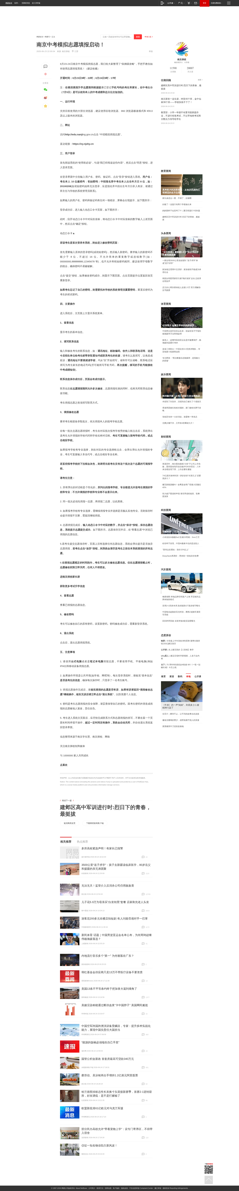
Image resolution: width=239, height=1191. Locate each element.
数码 (180, 676)
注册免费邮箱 (216, 3)
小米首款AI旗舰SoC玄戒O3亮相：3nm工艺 (181, 537)
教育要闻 (166, 171)
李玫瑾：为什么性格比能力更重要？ (177, 682)
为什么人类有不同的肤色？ (174, 695)
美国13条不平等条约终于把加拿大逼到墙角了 (109, 988)
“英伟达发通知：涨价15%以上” (175, 550)
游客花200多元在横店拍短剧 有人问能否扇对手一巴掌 (114, 918)
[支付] (189, 3)
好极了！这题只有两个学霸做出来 (176, 204)
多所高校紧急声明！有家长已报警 (102, 848)
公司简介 (92, 1188)
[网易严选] (181, 3)
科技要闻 (166, 510)
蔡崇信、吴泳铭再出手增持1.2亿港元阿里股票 (109, 1075)
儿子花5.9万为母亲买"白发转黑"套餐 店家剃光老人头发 (115, 902)
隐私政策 (124, 1188)
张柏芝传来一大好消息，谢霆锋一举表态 (179, 417)
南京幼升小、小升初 (181, 62)
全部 (199, 80)
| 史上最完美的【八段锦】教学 (177, 650)
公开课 (197, 676)
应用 (16, 3)
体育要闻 (166, 303)
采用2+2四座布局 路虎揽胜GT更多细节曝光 (181, 606)
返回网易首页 (69, 823)
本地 (188, 676)
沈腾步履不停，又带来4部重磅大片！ (178, 423)
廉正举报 (157, 1188)
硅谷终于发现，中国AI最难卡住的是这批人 (180, 543)
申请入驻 (148, 37)
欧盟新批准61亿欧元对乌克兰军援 (102, 1108)
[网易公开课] (171, 3)
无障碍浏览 (26, 3)
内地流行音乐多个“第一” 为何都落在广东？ (107, 955)
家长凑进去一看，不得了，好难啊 (176, 198)
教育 (163, 676)
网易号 (47, 37)
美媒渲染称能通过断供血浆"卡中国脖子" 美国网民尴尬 (114, 1005)
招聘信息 (108, 1188)
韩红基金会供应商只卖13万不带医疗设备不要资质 (112, 972)
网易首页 (9, 3)
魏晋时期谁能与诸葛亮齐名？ (175, 701)
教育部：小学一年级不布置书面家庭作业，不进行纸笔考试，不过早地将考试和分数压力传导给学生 (181, 115)
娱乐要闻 (166, 374)
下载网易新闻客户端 (95, 823)
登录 (204, 3)
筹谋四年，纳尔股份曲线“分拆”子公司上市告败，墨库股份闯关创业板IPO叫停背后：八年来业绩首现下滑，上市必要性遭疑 (181, 466)
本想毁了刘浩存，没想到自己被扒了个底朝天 (181, 401)
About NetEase (81, 1188)
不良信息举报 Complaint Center (141, 1188)
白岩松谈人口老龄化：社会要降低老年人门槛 (181, 688)
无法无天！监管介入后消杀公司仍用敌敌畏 (107, 885)
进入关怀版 (36, 3)
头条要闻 (166, 233)
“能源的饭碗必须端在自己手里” (100, 1042)
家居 (172, 676)
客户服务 (116, 1188)
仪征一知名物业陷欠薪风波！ (99, 1145)
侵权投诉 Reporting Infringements (175, 1188)
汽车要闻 (166, 569)
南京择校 (66, 51)
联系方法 (100, 1188)
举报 (151, 51)
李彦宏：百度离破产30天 (173, 707)
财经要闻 (166, 436)
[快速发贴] (45, 66)
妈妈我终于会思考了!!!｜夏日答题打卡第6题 (181, 211)
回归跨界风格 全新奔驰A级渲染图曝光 (178, 621)
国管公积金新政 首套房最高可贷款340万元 (107, 1058)
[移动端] (162, 3)
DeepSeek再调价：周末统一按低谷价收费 (180, 556)
